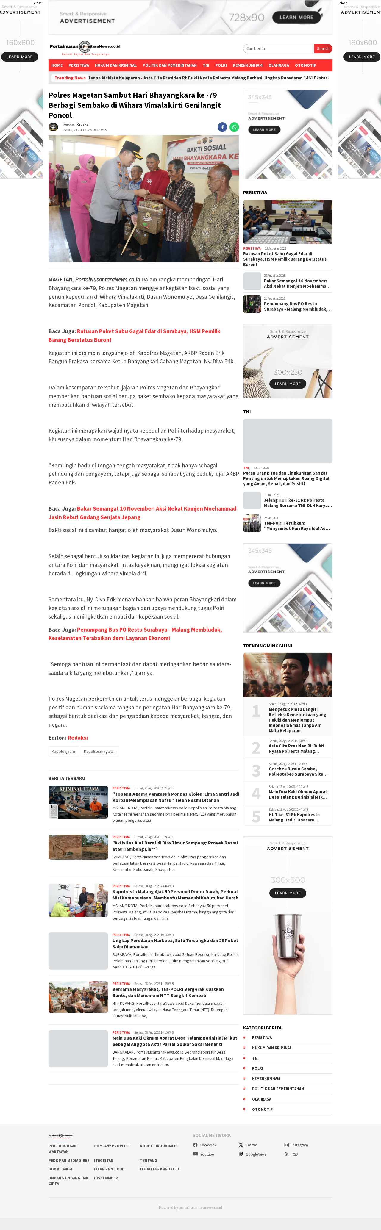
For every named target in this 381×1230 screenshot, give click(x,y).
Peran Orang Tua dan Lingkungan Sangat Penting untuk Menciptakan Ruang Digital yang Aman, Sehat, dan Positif (286, 478)
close (38, 3)
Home (57, 65)
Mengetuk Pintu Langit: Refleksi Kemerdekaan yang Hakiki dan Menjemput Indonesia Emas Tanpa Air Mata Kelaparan (297, 720)
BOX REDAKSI (60, 1169)
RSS (294, 1154)
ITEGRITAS (103, 1160)
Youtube (206, 1154)
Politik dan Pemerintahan (170, 65)
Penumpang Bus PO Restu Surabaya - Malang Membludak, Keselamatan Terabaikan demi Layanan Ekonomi (295, 306)
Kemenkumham (248, 65)
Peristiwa (78, 65)
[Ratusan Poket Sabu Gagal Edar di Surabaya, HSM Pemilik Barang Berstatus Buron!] (287, 222)
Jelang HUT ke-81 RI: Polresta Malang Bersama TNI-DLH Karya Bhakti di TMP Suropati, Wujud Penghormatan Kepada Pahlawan (298, 502)
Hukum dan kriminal (116, 65)
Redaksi (83, 124)
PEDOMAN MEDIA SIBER (69, 1160)
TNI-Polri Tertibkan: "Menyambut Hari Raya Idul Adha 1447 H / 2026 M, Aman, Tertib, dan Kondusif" (297, 525)
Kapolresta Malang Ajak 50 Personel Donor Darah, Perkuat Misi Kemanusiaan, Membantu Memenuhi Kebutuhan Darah (175, 894)
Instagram (299, 1145)
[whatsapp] (234, 127)
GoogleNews (255, 1154)
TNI (206, 65)
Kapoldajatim (63, 751)
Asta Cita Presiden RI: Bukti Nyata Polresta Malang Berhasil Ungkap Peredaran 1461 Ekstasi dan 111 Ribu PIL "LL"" (197, 78)
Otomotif (305, 65)
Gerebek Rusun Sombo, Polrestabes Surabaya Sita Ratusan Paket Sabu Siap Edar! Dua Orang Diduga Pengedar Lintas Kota (296, 771)
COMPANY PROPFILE (111, 1145)
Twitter (251, 1145)
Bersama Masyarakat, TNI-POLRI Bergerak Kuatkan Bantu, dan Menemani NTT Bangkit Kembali (168, 992)
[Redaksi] (53, 126)
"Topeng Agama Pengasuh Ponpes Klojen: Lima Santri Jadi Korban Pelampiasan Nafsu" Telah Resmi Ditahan (176, 797)
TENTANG (148, 1160)
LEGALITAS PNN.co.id (159, 1169)
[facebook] (222, 127)
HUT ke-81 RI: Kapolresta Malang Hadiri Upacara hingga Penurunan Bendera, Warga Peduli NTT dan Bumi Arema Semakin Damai (298, 817)
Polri (221, 65)
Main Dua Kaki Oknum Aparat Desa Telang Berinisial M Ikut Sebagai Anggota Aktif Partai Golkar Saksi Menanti (175, 1041)
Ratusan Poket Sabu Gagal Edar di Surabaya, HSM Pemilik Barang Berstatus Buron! (285, 259)
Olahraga (278, 65)
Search (323, 48)
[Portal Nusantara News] (85, 48)
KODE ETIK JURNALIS (159, 1145)
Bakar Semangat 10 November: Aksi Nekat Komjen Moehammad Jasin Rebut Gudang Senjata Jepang (296, 283)
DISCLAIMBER (106, 1178)
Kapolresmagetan (100, 751)
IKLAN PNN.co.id (109, 1169)
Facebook (207, 1145)
